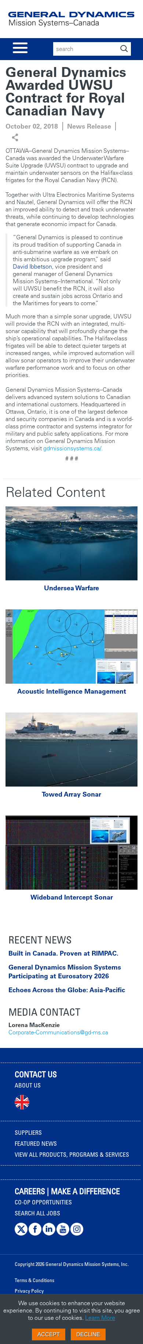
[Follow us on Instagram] (76, 1234)
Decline (88, 1334)
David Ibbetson (32, 266)
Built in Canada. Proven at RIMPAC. (63, 953)
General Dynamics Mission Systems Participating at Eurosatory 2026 (64, 971)
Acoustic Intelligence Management (71, 691)
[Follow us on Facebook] (35, 1234)
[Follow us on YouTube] (62, 1234)
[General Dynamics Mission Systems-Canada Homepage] (71, 22)
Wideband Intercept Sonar (71, 897)
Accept (48, 1334)
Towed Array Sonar (71, 794)
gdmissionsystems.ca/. (73, 448)
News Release (89, 126)
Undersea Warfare (71, 588)
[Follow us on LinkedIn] (49, 1234)
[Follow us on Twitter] (21, 1234)
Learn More (100, 1317)
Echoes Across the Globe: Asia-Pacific (66, 990)
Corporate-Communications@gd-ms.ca (58, 1032)
